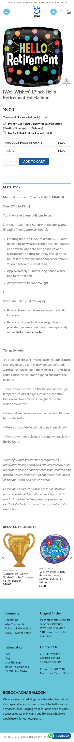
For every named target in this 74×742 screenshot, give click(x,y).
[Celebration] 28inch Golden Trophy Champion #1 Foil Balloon (19, 577)
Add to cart (34, 161)
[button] (6, 12)
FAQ (7, 654)
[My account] (53, 12)
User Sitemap (13, 662)
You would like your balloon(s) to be (26, 117)
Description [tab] (12, 187)
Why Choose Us (14, 624)
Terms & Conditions (17, 666)
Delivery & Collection (18, 628)
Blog (7, 658)
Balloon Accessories (29, 332)
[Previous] (3, 565)
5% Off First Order (16, 671)
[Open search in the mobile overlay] (62, 11)
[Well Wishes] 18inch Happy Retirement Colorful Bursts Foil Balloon (52, 577)
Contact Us (11, 619)
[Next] (70, 565)
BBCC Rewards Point (18, 632)
